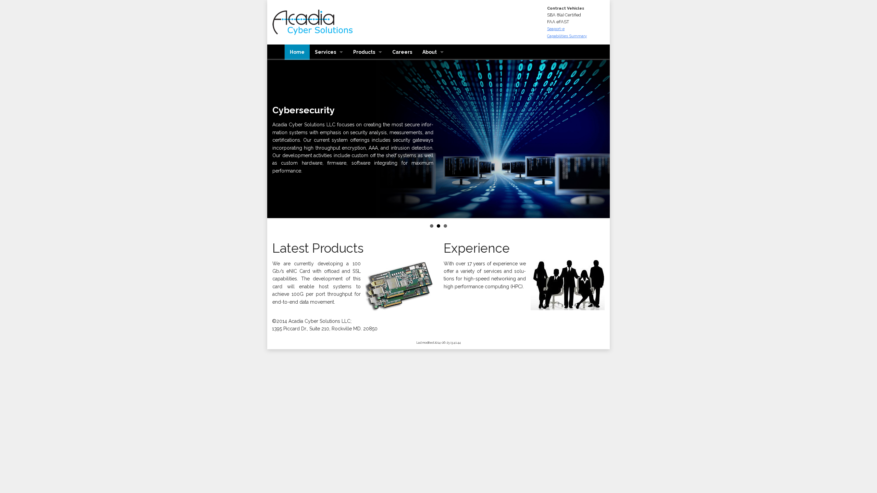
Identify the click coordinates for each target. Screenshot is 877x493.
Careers (402, 52)
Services (325, 52)
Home (297, 52)
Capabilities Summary (567, 36)
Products (364, 52)
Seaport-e (556, 28)
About (429, 52)
